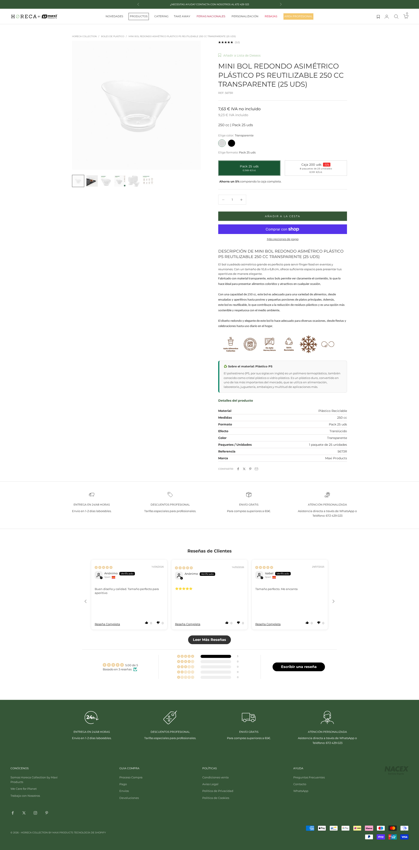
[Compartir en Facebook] (238, 469)
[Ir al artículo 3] (106, 181)
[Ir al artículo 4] (120, 181)
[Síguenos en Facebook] (12, 813)
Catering (161, 16)
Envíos (124, 791)
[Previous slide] (85, 601)
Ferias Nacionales (211, 16)
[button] (239, 55)
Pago (123, 784)
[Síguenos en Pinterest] (47, 813)
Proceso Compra (131, 777)
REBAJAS (271, 16)
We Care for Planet (23, 788)
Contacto (299, 784)
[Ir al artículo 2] (92, 181)
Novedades (114, 16)
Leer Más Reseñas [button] (209, 640)
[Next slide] (333, 601)
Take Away (182, 16)
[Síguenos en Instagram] (35, 813)
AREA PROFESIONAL (298, 16)
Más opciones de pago (283, 239)
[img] (103, 567)
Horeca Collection (84, 36)
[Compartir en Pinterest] (250, 469)
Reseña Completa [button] (107, 624)
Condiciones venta (215, 777)
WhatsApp (300, 791)
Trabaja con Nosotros (25, 795)
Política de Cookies (215, 798)
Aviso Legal (210, 784)
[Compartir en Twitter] (244, 469)
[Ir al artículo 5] (134, 181)
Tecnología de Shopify (90, 832)
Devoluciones (129, 798)
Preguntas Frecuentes (309, 777)
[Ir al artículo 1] (78, 181)
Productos (139, 16)
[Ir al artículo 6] (148, 181)
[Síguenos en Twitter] (24, 813)
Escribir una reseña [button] (299, 667)
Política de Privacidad (217, 791)
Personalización (245, 16)
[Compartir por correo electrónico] (256, 469)
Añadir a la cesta (282, 216)
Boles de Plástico (112, 36)
